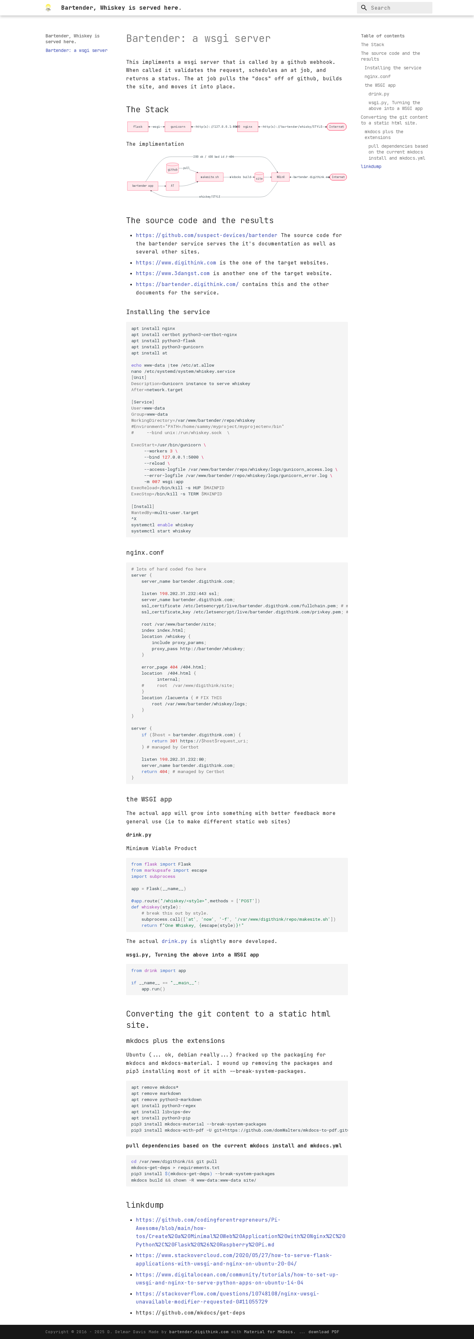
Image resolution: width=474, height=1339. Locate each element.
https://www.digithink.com (176, 262)
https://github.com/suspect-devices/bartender (207, 235)
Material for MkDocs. (271, 1331)
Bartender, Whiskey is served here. (72, 39)
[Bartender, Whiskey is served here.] (48, 7)
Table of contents (383, 36)
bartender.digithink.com (200, 1331)
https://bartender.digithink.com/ (187, 284)
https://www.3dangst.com (173, 273)
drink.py (174, 941)
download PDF (324, 1331)
